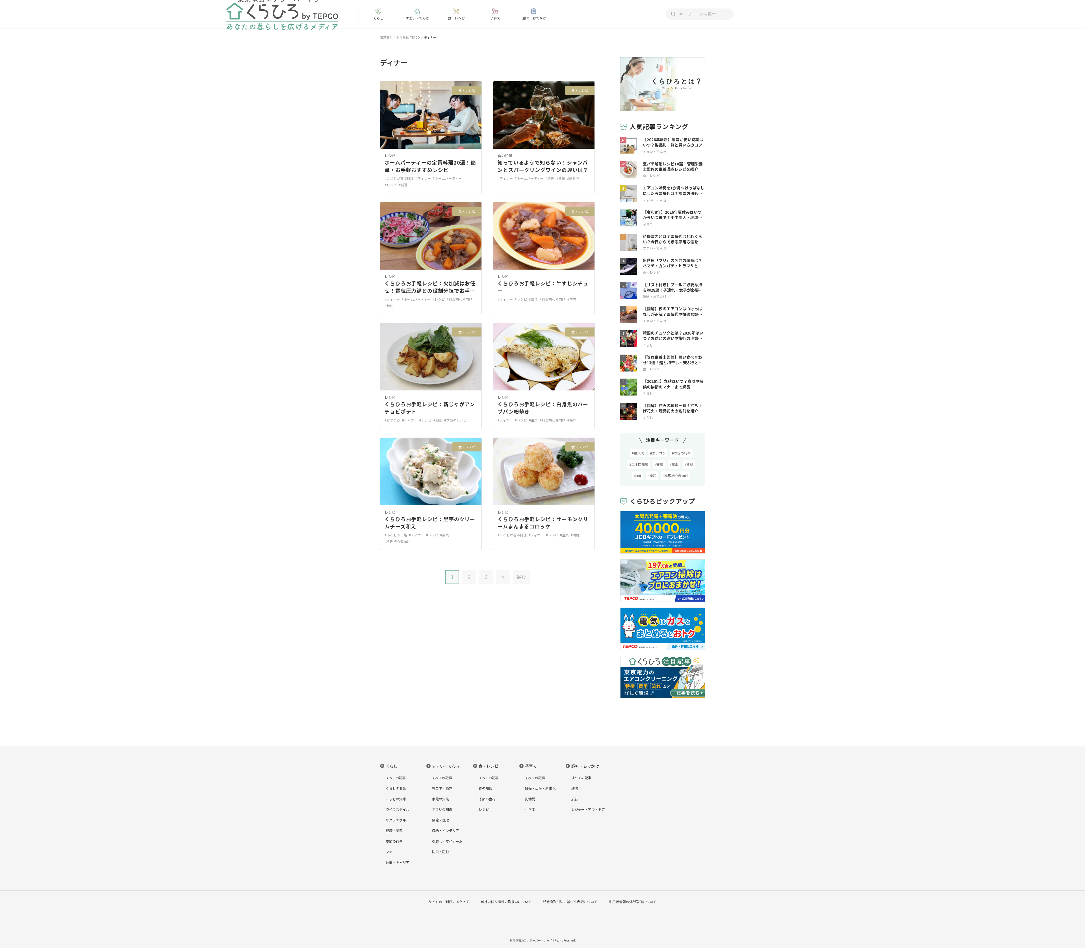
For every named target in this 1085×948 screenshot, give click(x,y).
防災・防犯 (440, 851)
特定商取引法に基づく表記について (570, 901)
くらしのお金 (396, 788)
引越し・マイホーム (447, 841)
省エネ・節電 (442, 788)
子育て (495, 18)
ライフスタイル (397, 809)
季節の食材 (487, 798)
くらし (378, 18)
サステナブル (396, 820)
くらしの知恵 (396, 798)
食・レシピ (456, 18)
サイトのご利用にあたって (449, 901)
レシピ (390, 155)
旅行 (574, 798)
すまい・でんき (417, 18)
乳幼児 (530, 798)
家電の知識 (440, 798)
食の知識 (505, 155)
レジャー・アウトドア (588, 809)
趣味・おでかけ (534, 18)
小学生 (530, 809)
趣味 (574, 788)
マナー (391, 851)
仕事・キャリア (397, 862)
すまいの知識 (442, 809)
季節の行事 (394, 841)
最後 (521, 576)
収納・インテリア (445, 830)
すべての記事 (396, 777)
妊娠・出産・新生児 (540, 788)
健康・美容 (394, 830)
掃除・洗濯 (440, 820)
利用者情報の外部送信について (632, 901)
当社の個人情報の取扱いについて (506, 901)
